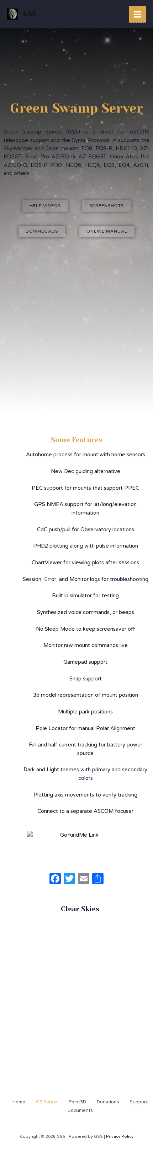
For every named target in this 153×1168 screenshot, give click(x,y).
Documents (80, 1110)
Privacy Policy (119, 1136)
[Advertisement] (76, 320)
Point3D (77, 1102)
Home (18, 1102)
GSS (29, 14)
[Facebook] (55, 879)
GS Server (47, 1102)
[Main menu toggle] (137, 14)
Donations (108, 1102)
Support (139, 1102)
